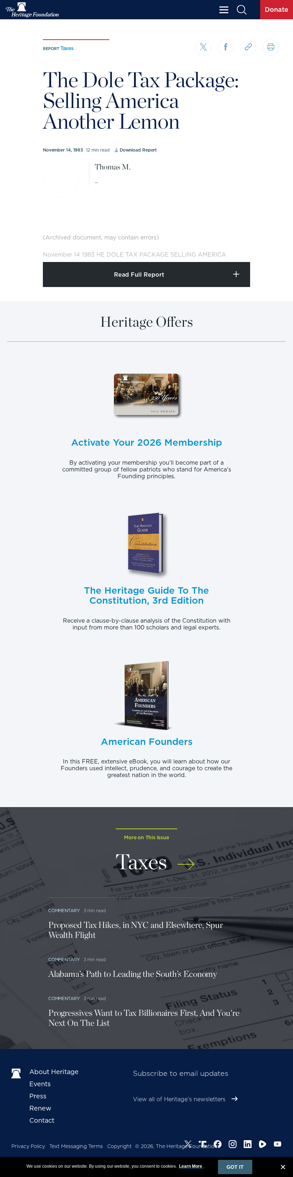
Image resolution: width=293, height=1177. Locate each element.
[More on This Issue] (186, 860)
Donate (276, 9)
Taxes (67, 48)
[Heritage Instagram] (233, 1145)
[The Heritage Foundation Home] (32, 10)
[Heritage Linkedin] (248, 1145)
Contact (41, 1120)
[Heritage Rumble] (263, 1145)
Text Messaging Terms (76, 1146)
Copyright (119, 1146)
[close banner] (283, 1168)
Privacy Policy (28, 1146)
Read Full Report (139, 274)
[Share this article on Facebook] (226, 47)
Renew (40, 1108)
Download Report (138, 150)
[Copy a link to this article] (248, 47)
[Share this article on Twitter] (203, 48)
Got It (235, 1167)
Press (37, 1096)
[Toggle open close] (271, 247)
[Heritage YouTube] (278, 1145)
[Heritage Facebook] (218, 1145)
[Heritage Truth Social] (203, 1145)
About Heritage (54, 1071)
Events (40, 1084)
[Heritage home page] (16, 1073)
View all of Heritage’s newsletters (179, 1099)
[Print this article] (271, 47)
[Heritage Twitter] (188, 1145)
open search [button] (241, 10)
